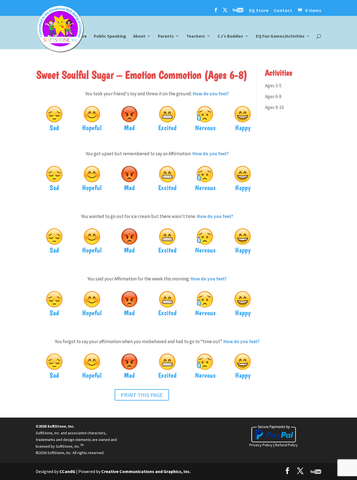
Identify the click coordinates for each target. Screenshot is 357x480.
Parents (166, 36)
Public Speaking (110, 36)
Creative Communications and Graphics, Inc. (146, 471)
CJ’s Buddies (230, 36)
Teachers (195, 36)
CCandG (67, 471)
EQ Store (259, 10)
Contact (283, 10)
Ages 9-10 (274, 107)
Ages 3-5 (273, 86)
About (139, 36)
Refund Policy (286, 444)
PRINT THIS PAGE (142, 394)
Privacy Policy (260, 444)
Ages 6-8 (273, 96)
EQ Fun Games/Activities (280, 36)
